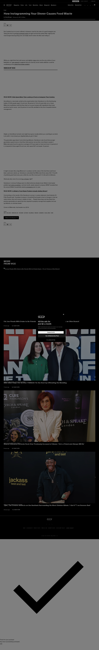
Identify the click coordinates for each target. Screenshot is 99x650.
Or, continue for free (51, 339)
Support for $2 (51, 332)
